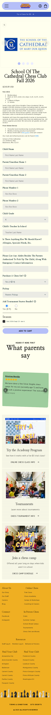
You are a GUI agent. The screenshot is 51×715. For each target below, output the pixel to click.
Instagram (6, 620)
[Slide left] (4, 43)
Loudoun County (29, 664)
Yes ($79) (7, 309)
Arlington (5, 664)
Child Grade (8, 214)
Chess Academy (30, 596)
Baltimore (5, 668)
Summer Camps (29, 620)
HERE (37, 136)
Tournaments (28, 628)
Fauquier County (8, 683)
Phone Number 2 (10, 201)
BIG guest (25, 132)
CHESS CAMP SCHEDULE (22, 573)
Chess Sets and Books (31, 631)
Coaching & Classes (31, 604)
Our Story (5, 592)
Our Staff (5, 596)
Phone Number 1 (10, 188)
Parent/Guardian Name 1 (14, 162)
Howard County (28, 660)
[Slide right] (46, 43)
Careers (5, 600)
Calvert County (7, 671)
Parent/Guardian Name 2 (14, 175)
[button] (45, 6)
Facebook (5, 616)
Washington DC (28, 679)
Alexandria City (7, 656)
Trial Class (28, 592)
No (16, 309)
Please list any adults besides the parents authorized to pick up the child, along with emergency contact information (24, 259)
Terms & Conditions (18, 704)
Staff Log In (6, 644)
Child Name (8, 149)
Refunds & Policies (32, 644)
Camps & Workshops (32, 600)
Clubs (25, 616)
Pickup (6, 289)
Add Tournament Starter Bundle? (18, 302)
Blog (3, 604)
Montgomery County (30, 668)
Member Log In (17, 644)
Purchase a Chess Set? (13, 276)
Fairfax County (7, 679)
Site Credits (36, 704)
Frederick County (29, 656)
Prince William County (31, 675)
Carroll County (7, 675)
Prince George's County (31, 671)
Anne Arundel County (10, 660)
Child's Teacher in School (15, 226)
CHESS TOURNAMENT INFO (23, 516)
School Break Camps (31, 624)
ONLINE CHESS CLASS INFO (23, 462)
